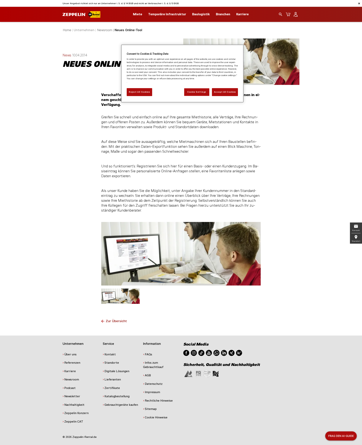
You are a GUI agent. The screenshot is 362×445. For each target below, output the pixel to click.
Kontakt (110, 354)
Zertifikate (112, 388)
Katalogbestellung (117, 396)
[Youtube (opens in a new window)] (209, 352)
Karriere (242, 14)
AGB (148, 375)
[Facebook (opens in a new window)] (186, 352)
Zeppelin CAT (73, 421)
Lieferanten (112, 379)
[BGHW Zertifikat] (207, 373)
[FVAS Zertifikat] (216, 373)
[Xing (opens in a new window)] (232, 352)
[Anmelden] (295, 14)
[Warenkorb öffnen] (288, 14)
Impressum (152, 392)
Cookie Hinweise (156, 417)
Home (67, 30)
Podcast (70, 388)
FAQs (148, 354)
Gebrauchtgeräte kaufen (121, 405)
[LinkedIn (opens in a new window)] (224, 352)
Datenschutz (154, 384)
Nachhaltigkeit (74, 405)
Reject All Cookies (139, 92)
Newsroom (104, 30)
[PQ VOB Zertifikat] (198, 373)
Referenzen (72, 362)
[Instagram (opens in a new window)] (194, 352)
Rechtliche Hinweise (159, 400)
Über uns (70, 354)
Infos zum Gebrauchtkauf (153, 365)
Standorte (111, 362)
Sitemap (151, 409)
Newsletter (72, 396)
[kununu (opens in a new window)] (239, 352)
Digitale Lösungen (116, 371)
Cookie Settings (196, 92)
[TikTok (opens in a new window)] (201, 352)
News (67, 55)
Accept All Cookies (225, 92)
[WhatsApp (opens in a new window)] (216, 352)
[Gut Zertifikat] (188, 373)
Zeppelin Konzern (76, 413)
